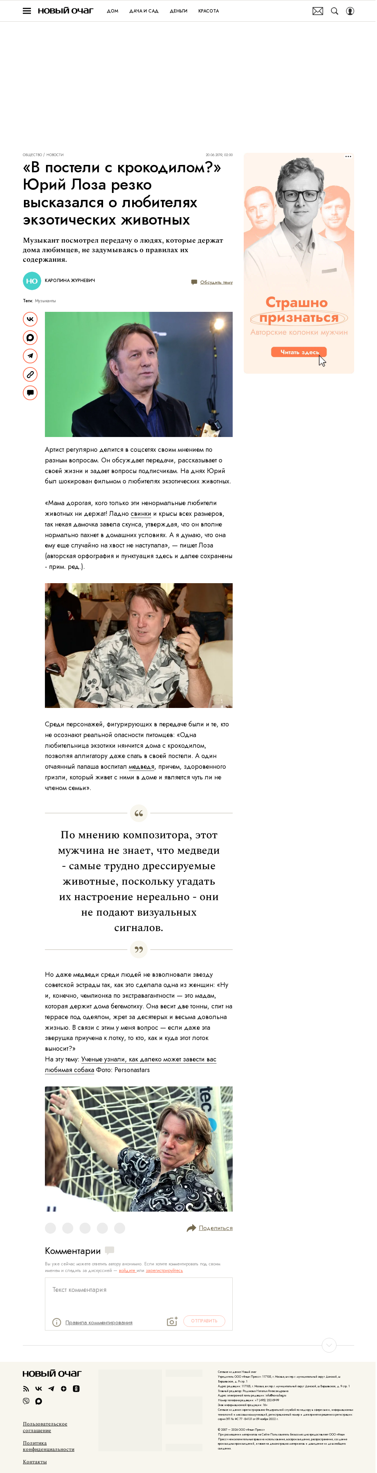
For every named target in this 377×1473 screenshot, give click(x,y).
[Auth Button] (350, 11)
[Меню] (27, 11)
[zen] (63, 1388)
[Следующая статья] (188, 1345)
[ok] (76, 1388)
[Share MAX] (30, 337)
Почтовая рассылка (318, 11)
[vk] (38, 1388)
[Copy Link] (30, 374)
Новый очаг (66, 11)
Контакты (35, 1462)
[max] (38, 1401)
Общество (32, 155)
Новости (55, 155)
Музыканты (45, 300)
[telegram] (51, 1388)
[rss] (26, 1388)
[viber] (26, 1401)
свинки (141, 513)
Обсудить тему (216, 281)
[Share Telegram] (30, 356)
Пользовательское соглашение (45, 1427)
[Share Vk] (30, 319)
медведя (141, 766)
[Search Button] (335, 11)
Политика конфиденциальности (48, 1446)
